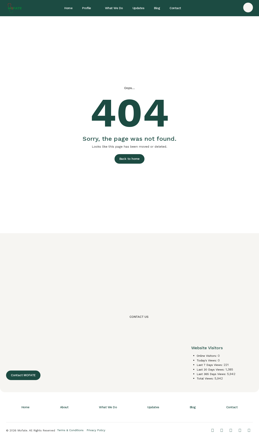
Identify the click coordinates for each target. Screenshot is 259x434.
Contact (232, 407)
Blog (193, 407)
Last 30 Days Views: (211, 369)
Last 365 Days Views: (212, 374)
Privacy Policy (96, 430)
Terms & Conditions (70, 430)
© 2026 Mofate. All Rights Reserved (30, 430)
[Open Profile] (94, 8)
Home (25, 407)
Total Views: (205, 378)
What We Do (108, 407)
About (64, 407)
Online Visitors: (207, 355)
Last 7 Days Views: (210, 364)
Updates (153, 407)
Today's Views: (207, 360)
